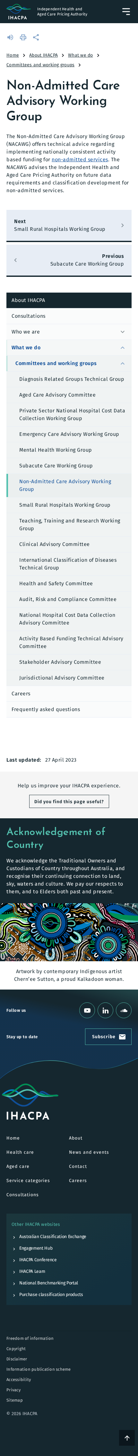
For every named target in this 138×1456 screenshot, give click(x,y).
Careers (21, 693)
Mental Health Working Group (55, 450)
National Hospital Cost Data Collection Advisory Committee (67, 619)
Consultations (29, 316)
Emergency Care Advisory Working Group (69, 434)
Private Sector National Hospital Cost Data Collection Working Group (72, 414)
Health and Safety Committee (56, 583)
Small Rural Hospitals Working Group (65, 505)
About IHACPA (43, 55)
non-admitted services (80, 159)
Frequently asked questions (46, 709)
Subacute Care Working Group (56, 466)
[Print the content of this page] (23, 37)
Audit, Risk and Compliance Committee (67, 599)
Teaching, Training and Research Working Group (69, 524)
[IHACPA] (30, 1102)
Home (12, 55)
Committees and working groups (40, 65)
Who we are (26, 332)
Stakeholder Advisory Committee (60, 662)
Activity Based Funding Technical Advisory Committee (71, 642)
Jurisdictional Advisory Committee (62, 678)
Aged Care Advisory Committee (57, 395)
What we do (80, 55)
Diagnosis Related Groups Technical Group (71, 379)
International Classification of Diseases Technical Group (67, 564)
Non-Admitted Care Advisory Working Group (65, 485)
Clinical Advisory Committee (54, 544)
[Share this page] (36, 37)
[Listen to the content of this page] (10, 37)
